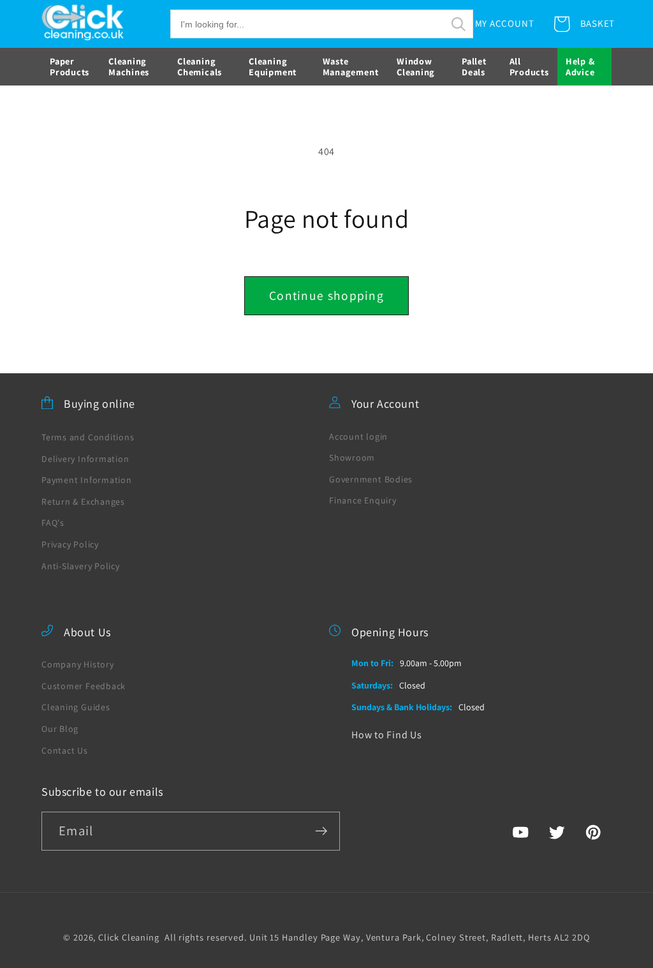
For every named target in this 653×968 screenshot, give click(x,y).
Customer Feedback (83, 686)
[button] (321, 24)
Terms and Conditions (88, 437)
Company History (77, 664)
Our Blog (59, 728)
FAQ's (52, 522)
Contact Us (64, 750)
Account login (358, 436)
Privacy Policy (70, 544)
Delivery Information (85, 459)
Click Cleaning (128, 937)
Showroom (352, 457)
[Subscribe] (321, 831)
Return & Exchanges (83, 501)
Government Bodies (371, 479)
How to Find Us (386, 734)
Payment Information (86, 480)
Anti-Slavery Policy (80, 566)
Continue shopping (326, 295)
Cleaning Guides (75, 707)
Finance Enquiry (363, 500)
